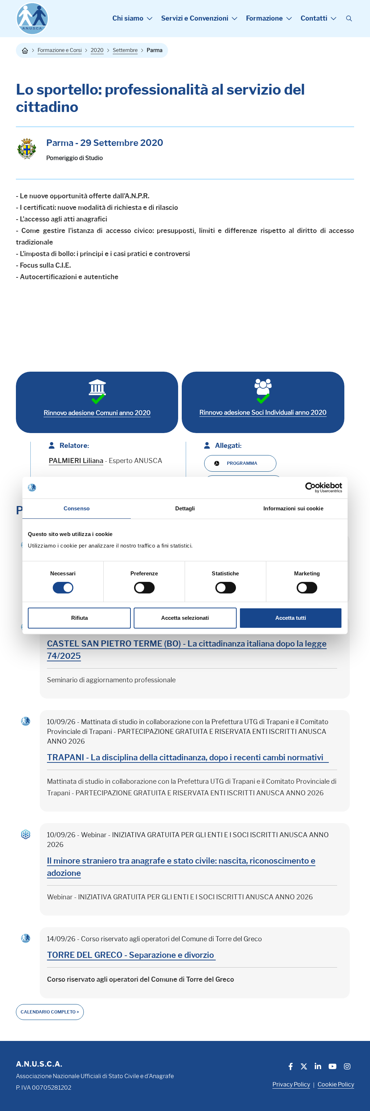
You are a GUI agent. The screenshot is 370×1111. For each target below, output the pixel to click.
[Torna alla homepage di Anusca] (32, 18)
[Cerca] (349, 18)
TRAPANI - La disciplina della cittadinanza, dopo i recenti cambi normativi (188, 757)
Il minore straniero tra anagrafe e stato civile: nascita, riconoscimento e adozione (181, 867)
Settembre (125, 50)
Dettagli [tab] (185, 508)
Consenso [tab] (77, 508)
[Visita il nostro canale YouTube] (332, 1067)
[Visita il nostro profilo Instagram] (347, 1067)
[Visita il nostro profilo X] (303, 1067)
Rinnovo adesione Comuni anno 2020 (97, 412)
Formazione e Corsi (60, 50)
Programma (242, 463)
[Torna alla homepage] (25, 50)
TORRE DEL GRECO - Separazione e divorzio (131, 955)
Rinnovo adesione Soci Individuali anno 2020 (263, 412)
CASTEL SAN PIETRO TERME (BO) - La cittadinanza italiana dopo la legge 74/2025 (187, 650)
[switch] (144, 587)
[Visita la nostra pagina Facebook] (290, 1067)
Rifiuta (79, 618)
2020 (97, 50)
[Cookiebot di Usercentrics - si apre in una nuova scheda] (310, 487)
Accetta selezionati (185, 618)
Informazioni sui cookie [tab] (293, 508)
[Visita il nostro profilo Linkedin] (318, 1067)
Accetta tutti (290, 618)
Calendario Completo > (50, 1012)
